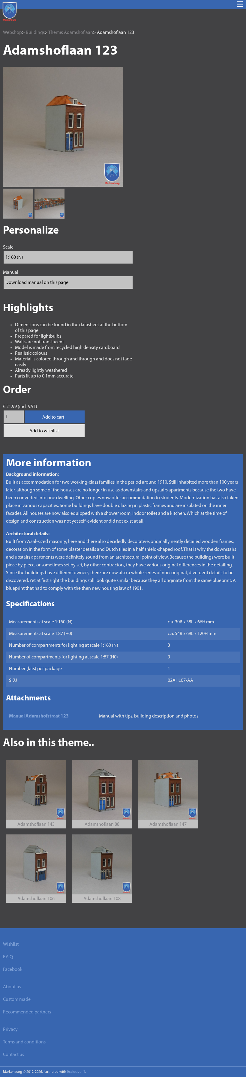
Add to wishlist (44, 431)
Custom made (17, 999)
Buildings (35, 32)
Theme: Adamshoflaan (70, 32)
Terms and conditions (24, 1042)
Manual (10, 272)
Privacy (10, 1029)
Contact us (13, 1054)
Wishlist (11, 944)
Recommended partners (27, 1012)
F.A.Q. (8, 957)
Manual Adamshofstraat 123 (39, 716)
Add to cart (53, 417)
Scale (8, 247)
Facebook (12, 969)
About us (12, 987)
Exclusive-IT (76, 1072)
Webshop (12, 32)
